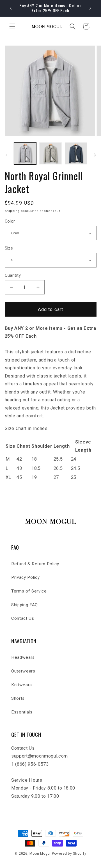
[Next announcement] (90, 8)
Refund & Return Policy (35, 563)
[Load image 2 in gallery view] (50, 153)
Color (10, 221)
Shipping (12, 211)
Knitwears (21, 684)
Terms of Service (29, 591)
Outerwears (23, 671)
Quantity (13, 275)
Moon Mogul (40, 854)
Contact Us (22, 618)
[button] (12, 26)
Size (9, 248)
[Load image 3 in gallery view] (76, 153)
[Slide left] (6, 155)
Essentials (22, 712)
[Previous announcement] (11, 8)
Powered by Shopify (69, 854)
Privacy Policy (25, 577)
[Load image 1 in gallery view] (25, 153)
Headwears (23, 657)
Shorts (18, 698)
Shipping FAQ (24, 604)
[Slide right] (95, 155)
